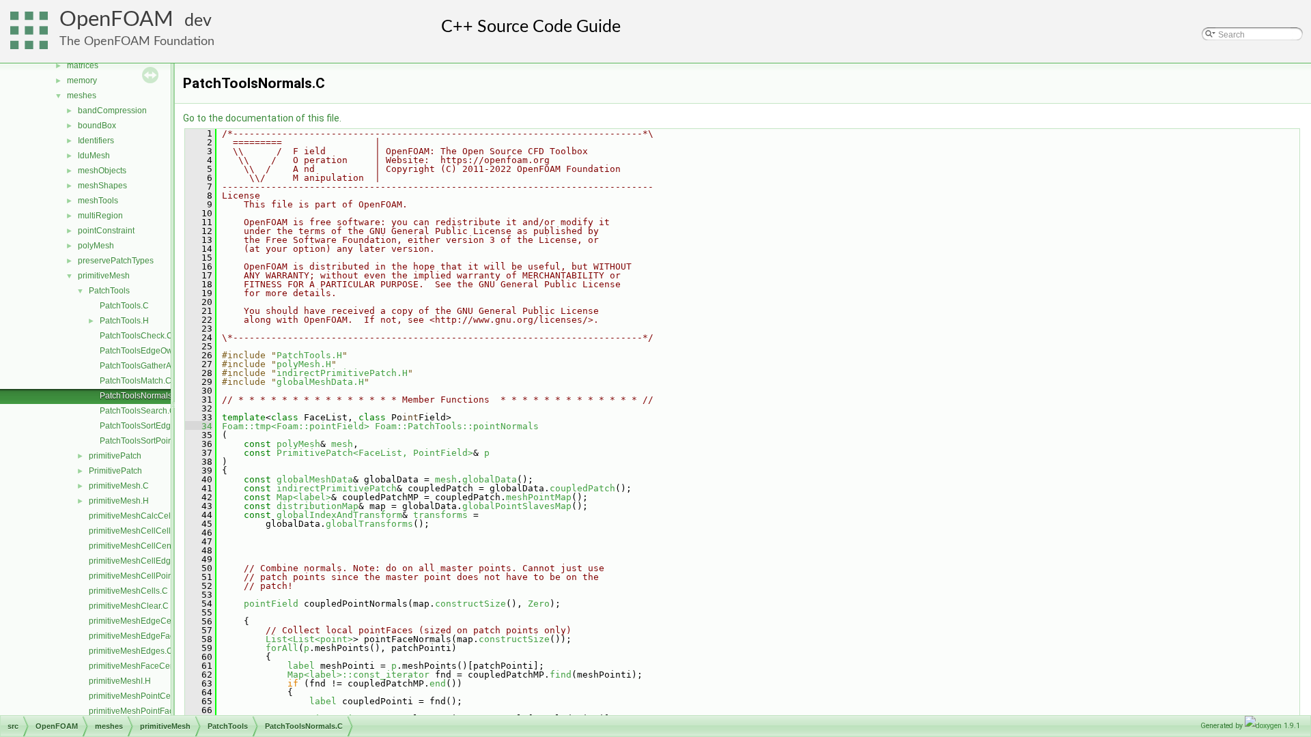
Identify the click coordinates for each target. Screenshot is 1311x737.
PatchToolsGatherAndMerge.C (156, 366)
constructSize (470, 603)
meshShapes (102, 185)
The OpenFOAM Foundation (136, 41)
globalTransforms (369, 524)
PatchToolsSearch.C (137, 411)
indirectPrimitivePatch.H (342, 373)
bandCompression (112, 110)
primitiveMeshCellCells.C (136, 531)
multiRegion (100, 215)
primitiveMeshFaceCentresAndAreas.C (161, 666)
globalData (489, 479)
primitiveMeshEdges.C (131, 651)
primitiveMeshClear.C (129, 606)
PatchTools (109, 290)
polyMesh (96, 245)
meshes (81, 95)
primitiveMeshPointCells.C (138, 696)
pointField (271, 603)
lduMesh (94, 155)
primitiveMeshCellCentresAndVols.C (156, 546)
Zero (539, 603)
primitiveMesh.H (119, 501)
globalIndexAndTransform (339, 515)
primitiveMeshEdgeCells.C (138, 621)
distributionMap (317, 506)
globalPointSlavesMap (517, 506)
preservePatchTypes (116, 260)
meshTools (98, 200)
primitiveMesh (104, 275)
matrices (82, 65)
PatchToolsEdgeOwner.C (146, 351)
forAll (282, 648)
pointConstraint (106, 230)
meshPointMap (539, 497)
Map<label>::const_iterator (358, 674)
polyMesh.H (304, 364)
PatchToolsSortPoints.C (143, 441)
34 (198, 426)
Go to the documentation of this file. (262, 118)
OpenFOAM (116, 19)
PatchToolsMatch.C (135, 381)
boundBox (97, 125)
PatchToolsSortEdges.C (144, 426)
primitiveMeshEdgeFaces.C (140, 636)
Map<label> (304, 497)
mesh (342, 444)
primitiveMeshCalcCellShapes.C (149, 516)
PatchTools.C (124, 305)
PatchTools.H (124, 321)
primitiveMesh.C (119, 486)
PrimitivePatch (115, 471)
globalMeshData (315, 479)
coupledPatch (582, 488)
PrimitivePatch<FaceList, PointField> (375, 453)
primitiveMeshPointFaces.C (140, 711)
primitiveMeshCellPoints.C (138, 576)
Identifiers (96, 140)
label (301, 666)
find (561, 674)
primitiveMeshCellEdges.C (138, 561)
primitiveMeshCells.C (128, 591)
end (437, 683)
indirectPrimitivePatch (337, 488)
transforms (440, 515)
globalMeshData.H (320, 382)
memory (82, 80)
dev (198, 20)
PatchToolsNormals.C (140, 396)
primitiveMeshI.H (120, 681)
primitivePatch (115, 456)
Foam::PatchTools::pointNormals (457, 426)
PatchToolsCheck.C (136, 336)
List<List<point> (309, 639)
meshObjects (102, 170)
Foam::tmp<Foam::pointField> (295, 426)
